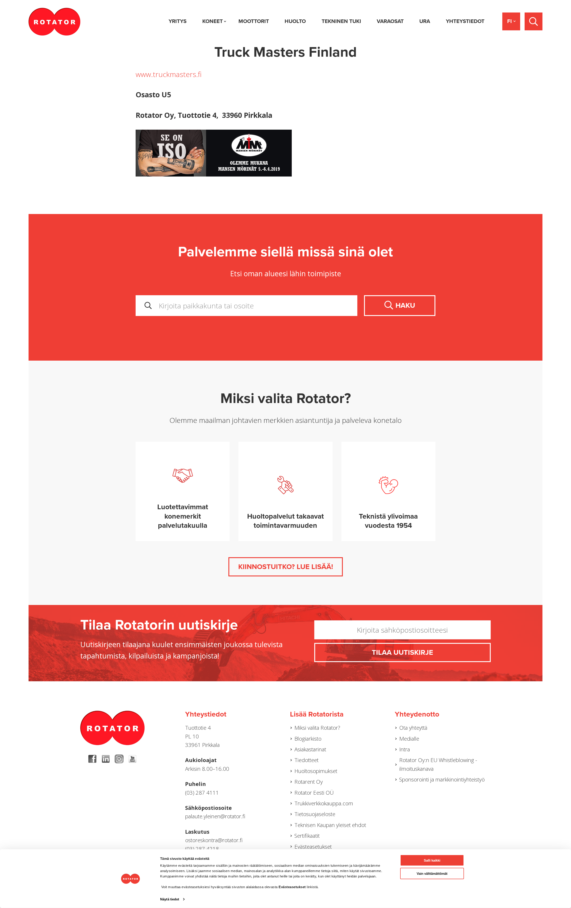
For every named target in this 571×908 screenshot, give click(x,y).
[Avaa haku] (533, 21)
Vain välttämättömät (432, 873)
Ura (424, 21)
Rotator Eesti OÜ (314, 792)
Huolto (295, 21)
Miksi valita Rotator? (317, 727)
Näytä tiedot (169, 899)
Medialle (409, 738)
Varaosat (390, 21)
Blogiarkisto (307, 738)
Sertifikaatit (307, 835)
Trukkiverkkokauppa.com (323, 803)
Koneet (212, 21)
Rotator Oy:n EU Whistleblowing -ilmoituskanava (438, 764)
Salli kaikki (432, 860)
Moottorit (253, 21)
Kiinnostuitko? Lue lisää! (285, 567)
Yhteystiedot (465, 21)
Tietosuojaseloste (314, 814)
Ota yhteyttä (413, 727)
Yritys (177, 21)
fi (509, 21)
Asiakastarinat (310, 749)
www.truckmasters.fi (169, 74)
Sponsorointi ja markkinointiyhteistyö (442, 779)
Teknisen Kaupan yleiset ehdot (330, 825)
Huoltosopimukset (315, 771)
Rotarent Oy (308, 781)
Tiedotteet (306, 760)
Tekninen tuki (341, 21)
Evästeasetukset (313, 846)
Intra (404, 749)
